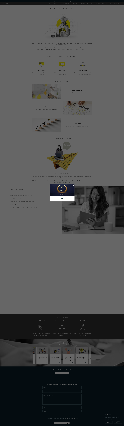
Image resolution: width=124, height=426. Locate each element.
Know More (62, 198)
